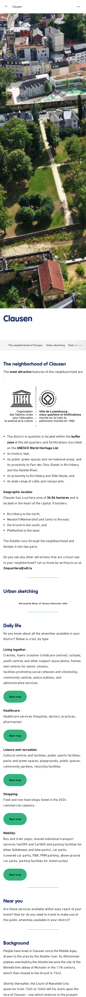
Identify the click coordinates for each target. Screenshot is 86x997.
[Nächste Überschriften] (80, 345)
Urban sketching (55, 345)
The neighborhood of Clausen (25, 345)
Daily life (73, 345)
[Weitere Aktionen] (78, 7)
